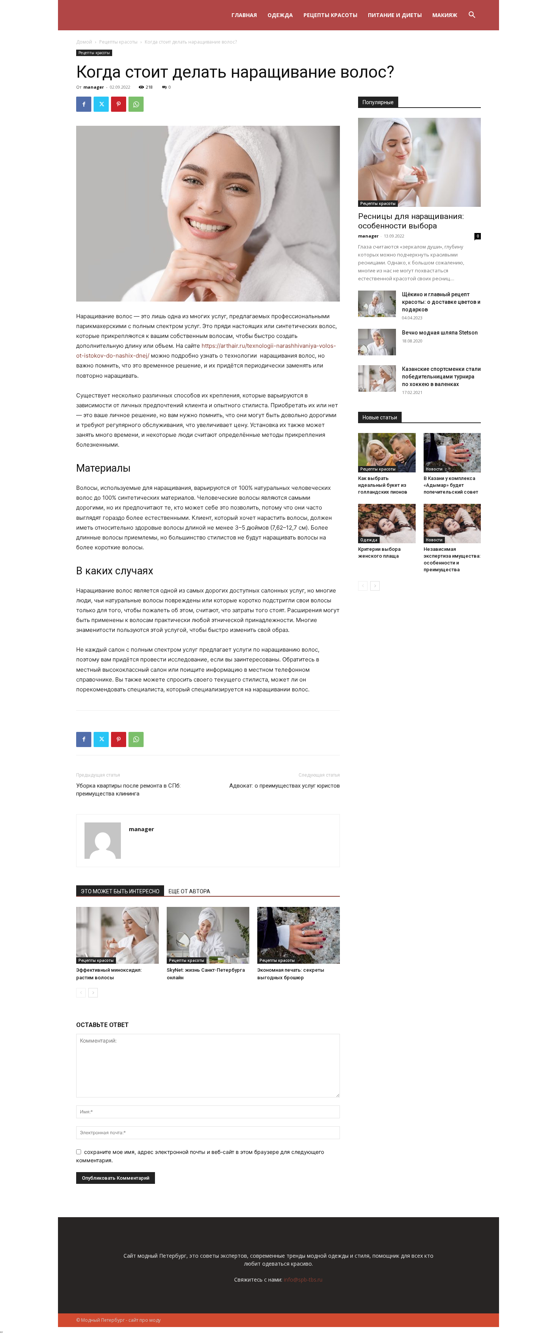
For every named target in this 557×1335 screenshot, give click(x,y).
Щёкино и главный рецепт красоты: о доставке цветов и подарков (441, 302)
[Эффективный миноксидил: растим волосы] (117, 935)
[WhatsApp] (136, 104)
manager (93, 87)
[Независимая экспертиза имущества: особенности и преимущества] (452, 523)
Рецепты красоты (330, 15)
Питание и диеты (395, 15)
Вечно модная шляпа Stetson (440, 333)
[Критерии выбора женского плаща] (387, 523)
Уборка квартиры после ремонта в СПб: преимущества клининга (128, 789)
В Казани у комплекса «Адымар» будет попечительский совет (451, 485)
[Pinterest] (118, 104)
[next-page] (93, 992)
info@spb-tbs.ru (303, 1279)
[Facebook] (83, 104)
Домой (84, 42)
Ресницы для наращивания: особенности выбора (411, 221)
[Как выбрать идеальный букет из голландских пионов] (387, 452)
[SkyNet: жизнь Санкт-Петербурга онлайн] (208, 935)
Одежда (280, 15)
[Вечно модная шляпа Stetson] (377, 342)
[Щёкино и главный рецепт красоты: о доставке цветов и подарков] (377, 304)
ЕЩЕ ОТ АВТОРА (189, 891)
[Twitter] (101, 104)
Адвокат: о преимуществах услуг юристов (284, 785)
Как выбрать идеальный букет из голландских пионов (382, 485)
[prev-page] (81, 992)
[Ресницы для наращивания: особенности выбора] (419, 162)
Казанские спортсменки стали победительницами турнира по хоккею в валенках (441, 376)
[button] (472, 15)
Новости (434, 469)
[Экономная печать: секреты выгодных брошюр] (298, 935)
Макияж (444, 15)
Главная (244, 15)
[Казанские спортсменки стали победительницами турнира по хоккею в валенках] (377, 378)
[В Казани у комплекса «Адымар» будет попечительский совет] (452, 452)
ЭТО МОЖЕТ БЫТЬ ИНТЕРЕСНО (120, 891)
